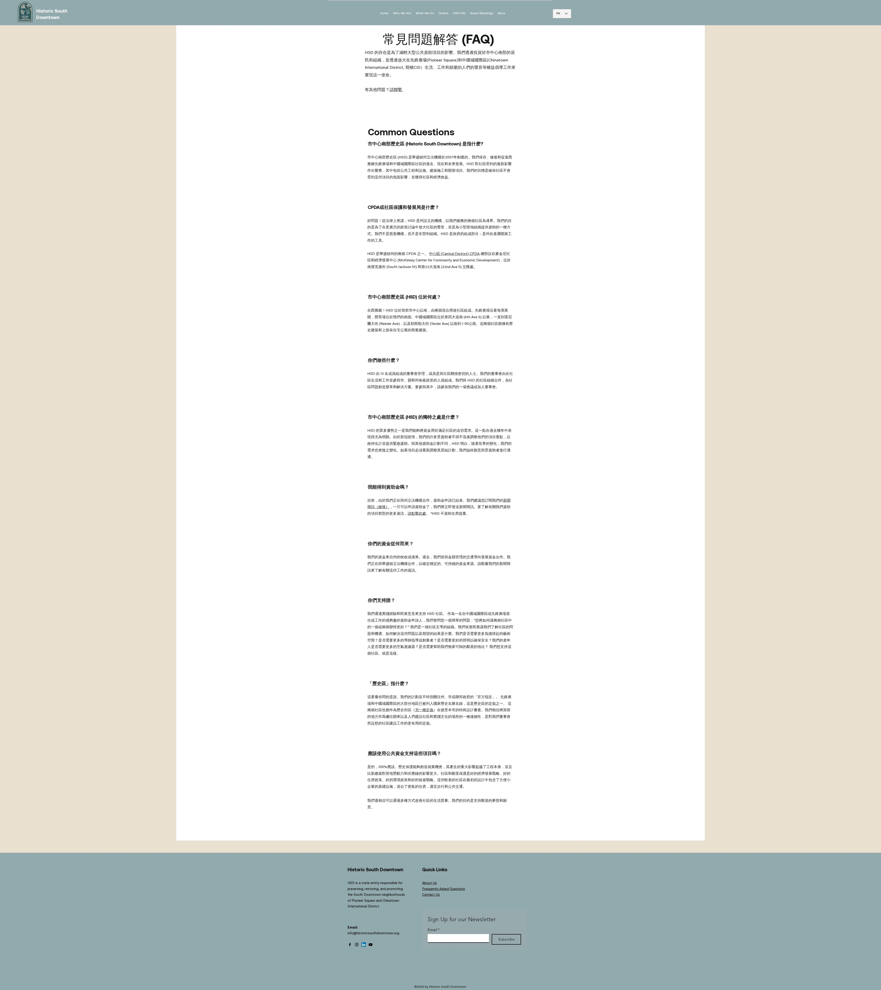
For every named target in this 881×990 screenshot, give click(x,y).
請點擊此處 (417, 514)
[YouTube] (370, 944)
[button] (459, 13)
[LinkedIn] (363, 944)
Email (434, 929)
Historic (45, 11)
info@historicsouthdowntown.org (373, 933)
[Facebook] (350, 944)
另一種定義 (424, 710)
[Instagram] (356, 944)
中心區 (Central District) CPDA (454, 254)
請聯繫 (396, 90)
